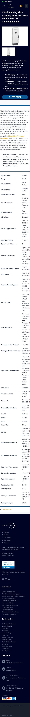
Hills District (5, 628)
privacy (9, 705)
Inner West (5, 630)
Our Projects (8, 537)
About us (6, 532)
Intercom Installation (8, 603)
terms (3, 705)
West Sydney (6, 651)
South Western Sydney (9, 642)
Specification (7, 509)
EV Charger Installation (9, 598)
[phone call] (21, 6)
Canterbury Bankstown (9, 624)
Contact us (7, 540)
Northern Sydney (7, 639)
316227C (5, 574)
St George (5, 644)
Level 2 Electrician (7, 607)
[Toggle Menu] (26, 6)
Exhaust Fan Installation (9, 600)
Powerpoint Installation (9, 614)
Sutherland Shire (7, 646)
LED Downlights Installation (10, 605)
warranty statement (18, 705)
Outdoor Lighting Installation (10, 612)
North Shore (5, 635)
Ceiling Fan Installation (8, 591)
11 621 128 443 (9, 555)
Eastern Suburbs (7, 626)
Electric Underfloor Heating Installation (13, 596)
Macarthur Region (7, 633)
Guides (6, 543)
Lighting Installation (8, 609)
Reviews (6, 535)
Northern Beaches (7, 637)
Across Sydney (11, 678)
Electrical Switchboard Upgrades (11, 594)
